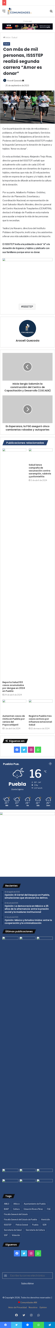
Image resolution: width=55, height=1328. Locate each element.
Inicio (7, 37)
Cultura (16, 1209)
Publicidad (27, 21)
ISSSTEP (28, 306)
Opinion (43, 1307)
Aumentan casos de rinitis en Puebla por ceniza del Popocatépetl (13, 720)
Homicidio (45, 1219)
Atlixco (16, 1204)
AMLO (6, 1204)
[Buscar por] (51, 12)
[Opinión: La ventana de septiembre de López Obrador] (45, 1173)
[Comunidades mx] (27, 26)
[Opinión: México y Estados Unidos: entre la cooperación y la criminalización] (45, 941)
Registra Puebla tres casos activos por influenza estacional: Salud (40, 720)
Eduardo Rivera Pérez (33, 1209)
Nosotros (33, 1307)
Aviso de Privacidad (17, 1307)
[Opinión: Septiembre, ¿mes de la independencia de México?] (28, 1173)
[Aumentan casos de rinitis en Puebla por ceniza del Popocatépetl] (14, 706)
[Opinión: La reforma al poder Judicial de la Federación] (28, 1183)
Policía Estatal (22, 1225)
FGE (49, 1209)
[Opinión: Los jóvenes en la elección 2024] (10, 1183)
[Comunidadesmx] (20, 11)
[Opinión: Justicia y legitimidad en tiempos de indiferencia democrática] (10, 1173)
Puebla (35, 1225)
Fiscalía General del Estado (16, 1214)
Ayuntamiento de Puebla (35, 1204)
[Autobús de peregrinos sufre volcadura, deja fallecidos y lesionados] (45, 1183)
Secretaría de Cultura (35, 1230)
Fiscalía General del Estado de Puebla (20, 1219)
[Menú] (3, 12)
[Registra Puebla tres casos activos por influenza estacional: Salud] (41, 706)
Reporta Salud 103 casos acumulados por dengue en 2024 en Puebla (13, 687)
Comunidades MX (28, 1302)
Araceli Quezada (14, 80)
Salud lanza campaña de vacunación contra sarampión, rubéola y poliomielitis (40, 470)
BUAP (6, 1209)
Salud (14, 37)
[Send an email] (23, 80)
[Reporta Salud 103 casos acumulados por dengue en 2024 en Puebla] (14, 563)
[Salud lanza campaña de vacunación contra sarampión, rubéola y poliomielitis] (41, 455)
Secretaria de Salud (13, 1230)
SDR (44, 1225)
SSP (6, 1235)
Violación (16, 1235)
